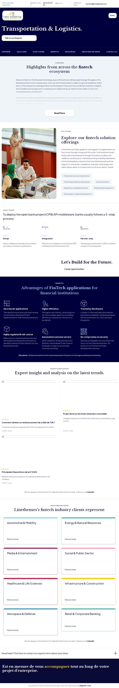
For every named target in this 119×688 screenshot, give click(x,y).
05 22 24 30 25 (47, 4)
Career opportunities (74, 269)
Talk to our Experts (13, 38)
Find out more (12, 539)
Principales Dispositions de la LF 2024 (19, 472)
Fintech (5, 419)
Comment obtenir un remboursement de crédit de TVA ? (28, 422)
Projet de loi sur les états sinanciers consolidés (85, 414)
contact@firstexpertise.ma (96, 4)
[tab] (59, 653)
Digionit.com (85, 686)
